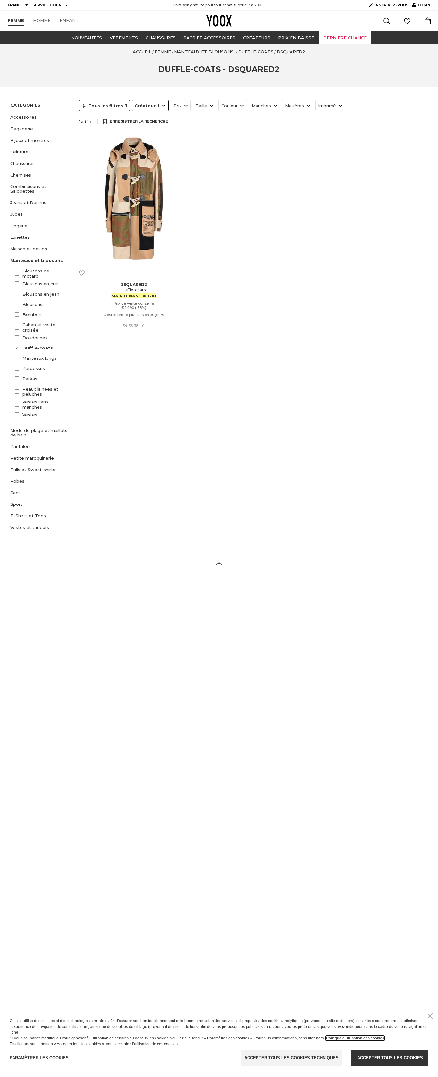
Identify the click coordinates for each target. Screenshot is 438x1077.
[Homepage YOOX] (219, 21)
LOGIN (421, 6)
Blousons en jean (40, 294)
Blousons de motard (35, 273)
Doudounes (34, 337)
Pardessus (33, 368)
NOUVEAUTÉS (86, 37)
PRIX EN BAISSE (296, 37)
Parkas (29, 378)
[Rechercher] (386, 20)
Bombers (32, 314)
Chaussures (161, 37)
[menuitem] (16, 20)
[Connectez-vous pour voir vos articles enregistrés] (407, 20)
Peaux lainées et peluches (40, 391)
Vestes (29, 414)
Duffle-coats (37, 347)
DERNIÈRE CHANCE (345, 37)
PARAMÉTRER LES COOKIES (39, 1057)
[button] (40, 117)
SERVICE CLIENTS (49, 5)
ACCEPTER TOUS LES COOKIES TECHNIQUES (291, 1057)
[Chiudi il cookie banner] (430, 1016)
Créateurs (256, 37)
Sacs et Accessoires (209, 37)
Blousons (32, 304)
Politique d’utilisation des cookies (355, 1038)
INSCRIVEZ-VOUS (392, 5)
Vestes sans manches (35, 404)
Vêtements (124, 37)
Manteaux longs (39, 358)
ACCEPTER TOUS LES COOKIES (390, 1057)
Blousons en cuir (40, 283)
